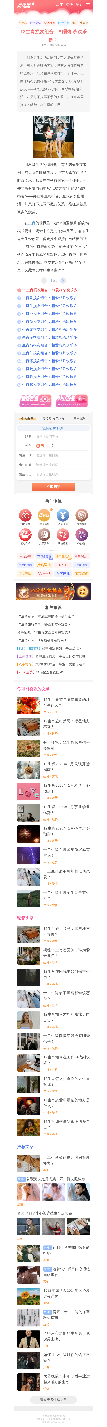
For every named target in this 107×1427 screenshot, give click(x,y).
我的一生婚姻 (80, 22)
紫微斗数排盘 (82, 557)
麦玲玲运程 (25, 564)
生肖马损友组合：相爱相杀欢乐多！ (49, 345)
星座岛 (23, 22)
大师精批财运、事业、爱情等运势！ (53, 664)
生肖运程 (81, 564)
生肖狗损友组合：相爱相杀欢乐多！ (49, 377)
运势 (69, 5)
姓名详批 (63, 22)
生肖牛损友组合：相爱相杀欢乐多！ (49, 306)
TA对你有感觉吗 (44, 557)
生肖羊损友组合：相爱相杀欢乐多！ (49, 353)
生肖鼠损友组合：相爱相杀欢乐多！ (49, 298)
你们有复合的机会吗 (63, 557)
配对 (79, 5)
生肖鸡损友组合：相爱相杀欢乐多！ (49, 369)
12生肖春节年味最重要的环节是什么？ (46, 616)
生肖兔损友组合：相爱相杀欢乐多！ (49, 322)
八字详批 (63, 574)
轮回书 (63, 564)
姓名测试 (35, 22)
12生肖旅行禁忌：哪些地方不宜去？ (44, 624)
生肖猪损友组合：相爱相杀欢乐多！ (49, 385)
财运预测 (25, 556)
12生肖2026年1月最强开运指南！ (42, 640)
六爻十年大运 (44, 574)
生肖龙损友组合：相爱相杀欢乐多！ (49, 329)
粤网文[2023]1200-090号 (53, 1422)
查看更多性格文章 (53, 1400)
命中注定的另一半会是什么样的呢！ (53, 656)
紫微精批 (49, 22)
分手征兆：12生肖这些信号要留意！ (44, 632)
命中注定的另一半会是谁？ (49, 648)
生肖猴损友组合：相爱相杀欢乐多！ (49, 361)
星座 (59, 5)
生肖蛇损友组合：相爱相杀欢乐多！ (49, 337)
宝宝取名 (81, 574)
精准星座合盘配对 (40, 672)
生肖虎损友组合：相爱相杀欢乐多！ (49, 314)
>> (63, 280)
